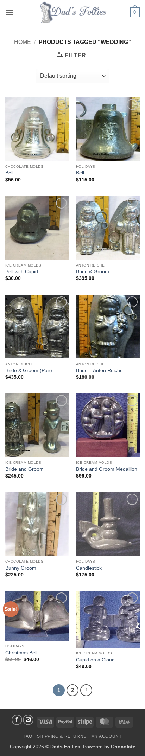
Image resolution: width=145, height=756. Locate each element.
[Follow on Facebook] (17, 720)
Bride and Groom (24, 469)
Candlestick (89, 568)
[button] (9, 12)
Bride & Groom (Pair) (28, 370)
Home (22, 42)
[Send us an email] (28, 720)
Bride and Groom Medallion (106, 469)
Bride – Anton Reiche (99, 370)
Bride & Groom (92, 271)
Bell (9, 172)
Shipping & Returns (62, 736)
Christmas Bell (21, 652)
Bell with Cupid (21, 271)
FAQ (28, 736)
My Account (106, 736)
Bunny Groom (20, 568)
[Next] (86, 690)
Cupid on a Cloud (95, 659)
